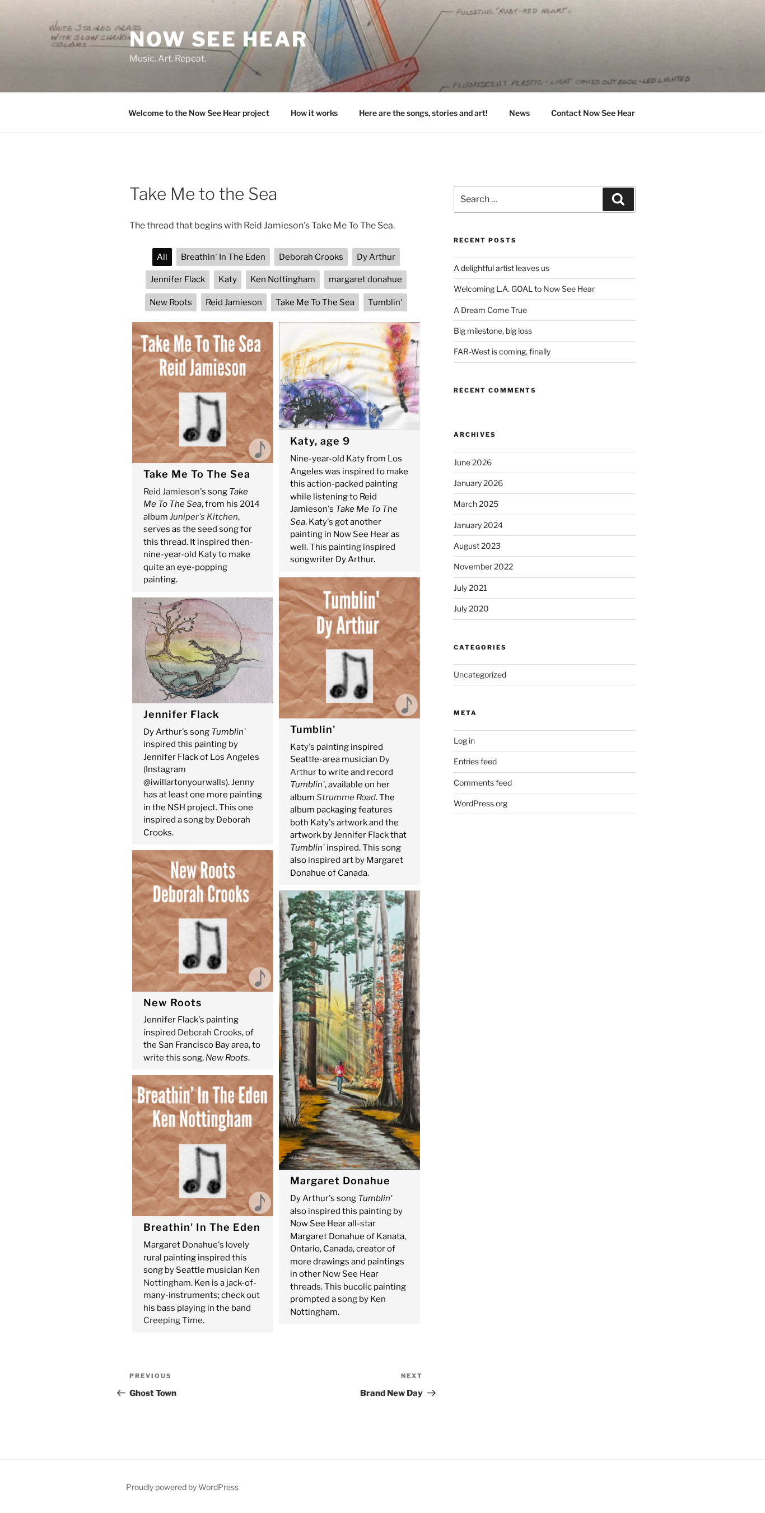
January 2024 (478, 525)
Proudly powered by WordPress (182, 1487)
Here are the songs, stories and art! (423, 113)
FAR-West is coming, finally (502, 351)
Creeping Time (173, 1320)
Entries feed (475, 761)
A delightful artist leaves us (501, 268)
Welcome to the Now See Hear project (198, 113)
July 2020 (471, 608)
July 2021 (470, 587)
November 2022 (483, 566)
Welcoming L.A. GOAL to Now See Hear (524, 288)
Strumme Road (346, 797)
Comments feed (483, 782)
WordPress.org (480, 803)
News (519, 113)
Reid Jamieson (171, 492)
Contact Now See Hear (593, 113)
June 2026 (473, 462)
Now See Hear (218, 39)
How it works (314, 113)
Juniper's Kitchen (204, 517)
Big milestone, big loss (493, 330)
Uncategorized (480, 674)
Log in (464, 740)
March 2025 (476, 503)
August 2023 (477, 545)
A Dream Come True (490, 310)
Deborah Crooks (210, 1033)
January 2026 (478, 483)
